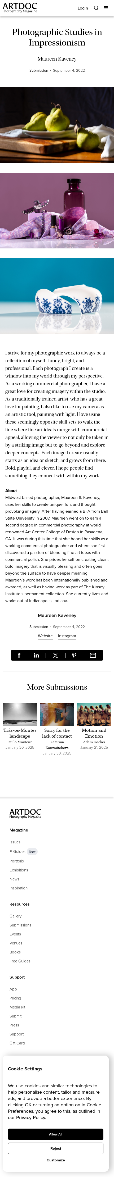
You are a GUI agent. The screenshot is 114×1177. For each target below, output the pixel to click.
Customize (56, 1160)
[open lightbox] (57, 127)
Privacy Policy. (31, 1117)
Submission (38, 70)
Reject (55, 1148)
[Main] (20, 8)
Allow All (55, 1134)
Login (83, 8)
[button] (106, 8)
